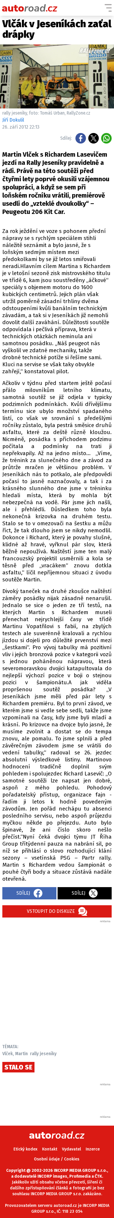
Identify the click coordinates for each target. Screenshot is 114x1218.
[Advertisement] (57, 980)
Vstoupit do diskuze (51, 911)
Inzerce (93, 1149)
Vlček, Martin (15, 1053)
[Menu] (108, 8)
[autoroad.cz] (30, 8)
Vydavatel (71, 1149)
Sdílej (23, 893)
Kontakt (49, 1149)
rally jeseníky (43, 1053)
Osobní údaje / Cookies (56, 1159)
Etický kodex (25, 1149)
